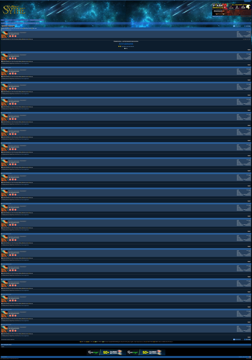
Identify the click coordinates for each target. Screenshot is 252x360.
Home (246, 356)
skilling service (26, 23)
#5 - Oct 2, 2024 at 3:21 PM (6, 97)
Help (244, 356)
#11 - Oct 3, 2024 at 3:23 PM (6, 188)
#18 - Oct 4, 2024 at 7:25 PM (6, 294)
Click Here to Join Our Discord (127, 46)
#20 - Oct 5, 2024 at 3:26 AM (6, 324)
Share (249, 80)
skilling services (33, 23)
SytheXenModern (4, 356)
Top (248, 356)
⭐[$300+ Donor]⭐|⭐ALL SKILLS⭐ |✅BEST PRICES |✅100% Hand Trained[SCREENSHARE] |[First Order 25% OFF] (103, 341)
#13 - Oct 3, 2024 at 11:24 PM (6, 218)
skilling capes (10, 23)
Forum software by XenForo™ (9, 358)
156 (247, 26)
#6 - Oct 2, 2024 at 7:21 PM (6, 112)
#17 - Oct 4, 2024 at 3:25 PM (6, 279)
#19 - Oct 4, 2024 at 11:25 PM (6, 309)
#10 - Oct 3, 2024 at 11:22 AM (6, 173)
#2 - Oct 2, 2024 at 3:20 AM (6, 52)
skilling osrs (15, 23)
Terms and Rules (249, 358)
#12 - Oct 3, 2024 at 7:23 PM (6, 203)
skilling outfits (21, 23)
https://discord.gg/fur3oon (24, 63)
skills (38, 23)
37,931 (250, 32)
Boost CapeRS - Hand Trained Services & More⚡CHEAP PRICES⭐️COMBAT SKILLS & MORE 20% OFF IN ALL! (150, 341)
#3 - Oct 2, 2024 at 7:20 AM (6, 67)
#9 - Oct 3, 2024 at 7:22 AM (6, 158)
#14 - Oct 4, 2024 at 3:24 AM (6, 233)
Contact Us (240, 356)
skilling (5, 23)
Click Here (249, 57)
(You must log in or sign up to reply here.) (7, 339)
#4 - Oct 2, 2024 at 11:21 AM (6, 82)
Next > (249, 26)
